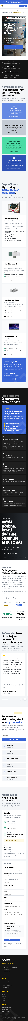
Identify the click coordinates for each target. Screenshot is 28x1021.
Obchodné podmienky (6, 1007)
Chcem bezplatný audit (12, 47)
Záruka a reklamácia (6, 1009)
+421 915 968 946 (10, 373)
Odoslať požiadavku (11, 940)
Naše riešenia (9, 51)
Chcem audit (9, 379)
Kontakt (24, 12)
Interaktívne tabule (6, 983)
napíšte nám (18, 2)
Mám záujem (23, 6)
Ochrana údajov (5, 1011)
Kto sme (23, 10)
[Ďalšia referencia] (25, 699)
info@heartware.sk (12, 828)
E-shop (14, 12)
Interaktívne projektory (7, 985)
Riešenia (9, 10)
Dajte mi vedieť (14, 739)
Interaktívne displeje (6, 981)
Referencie (5, 12)
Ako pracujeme (16, 10)
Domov (5, 10)
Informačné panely (6, 987)
